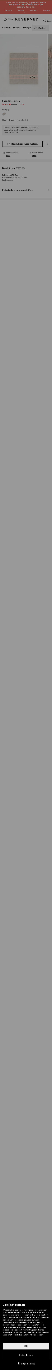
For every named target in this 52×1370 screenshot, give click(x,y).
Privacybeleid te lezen (34, 1335)
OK (26, 1346)
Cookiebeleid (16, 1335)
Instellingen (26, 1355)
